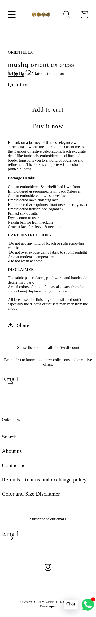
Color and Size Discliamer (31, 494)
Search (9, 437)
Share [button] (23, 325)
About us (12, 451)
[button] (11, 14)
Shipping (16, 73)
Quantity (18, 84)
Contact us (13, 465)
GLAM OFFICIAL (48, 602)
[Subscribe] (10, 383)
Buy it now (48, 126)
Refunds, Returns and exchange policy (44, 479)
